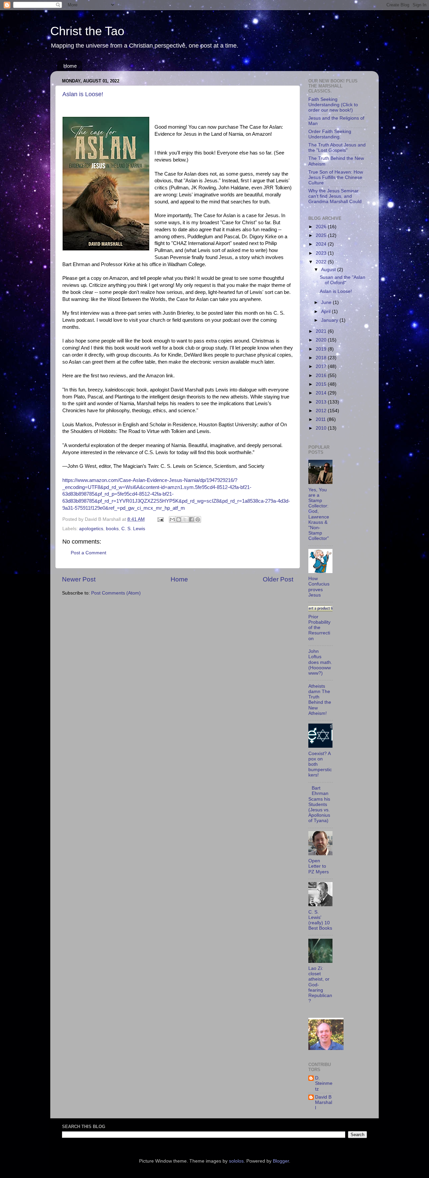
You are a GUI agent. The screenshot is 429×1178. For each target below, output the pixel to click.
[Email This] (172, 519)
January (330, 320)
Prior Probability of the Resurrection (319, 627)
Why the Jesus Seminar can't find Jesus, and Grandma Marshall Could (335, 196)
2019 (322, 349)
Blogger (281, 1161)
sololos (236, 1161)
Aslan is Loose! (82, 94)
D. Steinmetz (323, 1083)
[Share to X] (185, 519)
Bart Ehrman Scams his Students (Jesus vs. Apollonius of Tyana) (319, 804)
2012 (322, 410)
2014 (322, 392)
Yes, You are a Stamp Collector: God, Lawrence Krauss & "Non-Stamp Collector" (318, 514)
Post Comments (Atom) (116, 593)
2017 (322, 366)
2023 (322, 253)
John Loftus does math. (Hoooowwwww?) (320, 662)
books (112, 528)
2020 (322, 340)
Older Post (278, 579)
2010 (322, 428)
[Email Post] (160, 519)
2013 (322, 402)
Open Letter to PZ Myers (318, 866)
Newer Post (79, 579)
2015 (322, 384)
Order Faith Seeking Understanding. (329, 134)
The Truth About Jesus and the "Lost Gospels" (337, 147)
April (326, 311)
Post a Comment (88, 552)
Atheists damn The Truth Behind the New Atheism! (319, 700)
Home (70, 66)
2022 (322, 261)
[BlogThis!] (178, 519)
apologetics (91, 528)
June (327, 302)
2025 (322, 235)
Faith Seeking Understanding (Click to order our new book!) (333, 105)
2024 (322, 244)
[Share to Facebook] (191, 519)
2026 (322, 226)
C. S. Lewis (133, 528)
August (329, 269)
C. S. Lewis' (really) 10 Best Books (320, 920)
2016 (322, 375)
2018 (322, 357)
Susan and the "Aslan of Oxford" (342, 280)
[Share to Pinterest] (197, 519)
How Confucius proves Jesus (318, 587)
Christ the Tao (87, 31)
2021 (322, 331)
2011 (321, 419)
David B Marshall (323, 1102)
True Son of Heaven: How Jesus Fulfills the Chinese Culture (335, 177)
